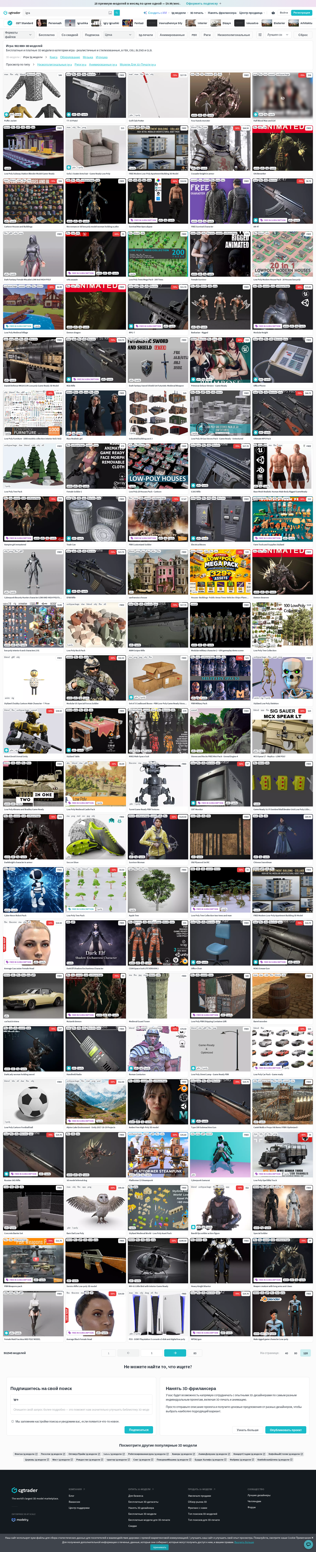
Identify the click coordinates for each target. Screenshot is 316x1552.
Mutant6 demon (74, 1021)
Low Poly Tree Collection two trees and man (211, 915)
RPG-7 (132, 332)
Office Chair (196, 968)
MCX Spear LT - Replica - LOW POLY (269, 756)
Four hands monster (200, 120)
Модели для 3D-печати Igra (138, 64)
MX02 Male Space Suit (139, 756)
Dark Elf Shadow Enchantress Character (85, 968)
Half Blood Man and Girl (264, 120)
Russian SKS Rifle (12, 1180)
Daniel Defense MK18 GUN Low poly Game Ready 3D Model (31, 385)
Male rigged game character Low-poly (270, 1339)
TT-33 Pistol (72, 120)
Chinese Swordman (262, 862)
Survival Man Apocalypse (140, 226)
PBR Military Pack (199, 703)
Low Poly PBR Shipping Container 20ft (209, 1021)
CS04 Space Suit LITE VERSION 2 (144, 968)
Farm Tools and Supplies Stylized (268, 544)
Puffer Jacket (10, 120)
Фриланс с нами (197, 1507)
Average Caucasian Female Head (19, 968)
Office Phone (259, 385)
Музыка (88, 57)
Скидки (132, 1526)
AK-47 (256, 226)
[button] (110, 13)
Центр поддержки (79, 1507)
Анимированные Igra (103, 64)
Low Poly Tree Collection (264, 650)
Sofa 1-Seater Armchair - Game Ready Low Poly (88, 173)
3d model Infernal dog (77, 1180)
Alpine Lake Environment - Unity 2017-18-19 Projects (91, 1127)
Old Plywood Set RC (200, 862)
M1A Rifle (71, 385)
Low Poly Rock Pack (76, 650)
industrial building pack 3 (141, 438)
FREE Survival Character (202, 226)
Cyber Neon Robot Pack (15, 915)
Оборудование (70, 57)
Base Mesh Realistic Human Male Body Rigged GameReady (280, 491)
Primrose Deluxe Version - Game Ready (209, 385)
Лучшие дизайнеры (259, 1495)
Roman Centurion (137, 1074)
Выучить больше (244, 1542)
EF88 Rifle (71, 597)
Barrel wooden (260, 1021)
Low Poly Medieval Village (16, 332)
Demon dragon (74, 332)
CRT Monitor (197, 809)
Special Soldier (260, 1233)
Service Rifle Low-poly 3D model (82, 1286)
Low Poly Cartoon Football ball (18, 1127)
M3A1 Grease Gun (261, 968)
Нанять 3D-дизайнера (141, 1507)
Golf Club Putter (136, 120)
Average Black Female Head (79, 1339)
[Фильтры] (260, 34)
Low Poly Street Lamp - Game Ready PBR (210, 1074)
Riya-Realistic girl (74, 438)
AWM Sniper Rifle (137, 650)
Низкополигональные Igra (54, 64)
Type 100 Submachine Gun (203, 1127)
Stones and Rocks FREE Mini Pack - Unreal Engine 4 (214, 756)
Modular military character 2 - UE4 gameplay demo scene (217, 650)
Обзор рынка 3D (197, 1501)
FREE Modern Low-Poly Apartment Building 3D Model (153, 173)
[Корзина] (273, 13)
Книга (53, 57)
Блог (71, 1495)
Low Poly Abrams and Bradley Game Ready (24, 809)
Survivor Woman (137, 862)
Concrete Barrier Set (13, 1233)
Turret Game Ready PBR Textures (144, 809)
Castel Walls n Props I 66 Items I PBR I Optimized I (275, 1127)
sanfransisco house (138, 597)
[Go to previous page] (128, 1353)
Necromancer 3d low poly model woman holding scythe (93, 226)
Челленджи (254, 1501)
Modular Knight (260, 332)
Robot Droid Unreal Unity (16, 756)
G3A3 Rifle (196, 491)
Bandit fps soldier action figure (205, 1233)
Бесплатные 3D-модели (142, 1513)
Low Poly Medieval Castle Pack (81, 809)
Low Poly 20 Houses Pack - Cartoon (145, 491)
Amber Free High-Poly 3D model (144, 1127)
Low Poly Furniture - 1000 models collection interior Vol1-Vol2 (32, 438)
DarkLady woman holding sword (19, 1074)
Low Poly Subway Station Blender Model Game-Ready (29, 173)
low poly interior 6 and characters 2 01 (21, 650)
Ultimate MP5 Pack (262, 438)
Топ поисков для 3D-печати (204, 1520)
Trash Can (71, 544)
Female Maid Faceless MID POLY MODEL (22, 1339)
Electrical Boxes (198, 544)
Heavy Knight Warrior (201, 1286)
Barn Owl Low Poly (75, 1233)
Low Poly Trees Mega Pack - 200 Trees (146, 279)
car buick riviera (11, 1021)
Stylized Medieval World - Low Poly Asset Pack (150, 1233)
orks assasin (72, 279)
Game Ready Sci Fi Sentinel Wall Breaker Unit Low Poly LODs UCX (283, 809)
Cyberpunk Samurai (200, 1180)
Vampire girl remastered (15, 544)
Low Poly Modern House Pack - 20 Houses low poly (276, 279)
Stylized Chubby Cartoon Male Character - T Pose (27, 703)
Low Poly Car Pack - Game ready (268, 1074)
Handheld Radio (74, 1074)
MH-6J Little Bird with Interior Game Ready (148, 1286)
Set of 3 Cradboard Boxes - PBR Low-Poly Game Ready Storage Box (160, 703)
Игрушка (102, 57)
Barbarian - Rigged (199, 332)
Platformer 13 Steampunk (141, 1180)
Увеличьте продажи (199, 1495)
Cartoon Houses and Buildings (18, 226)
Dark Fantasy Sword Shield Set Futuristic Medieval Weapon (156, 385)
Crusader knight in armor (202, 173)
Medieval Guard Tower (139, 1021)
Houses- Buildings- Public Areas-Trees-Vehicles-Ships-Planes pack (221, 597)
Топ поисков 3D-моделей (202, 1513)
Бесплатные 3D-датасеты (143, 1501)
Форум (252, 1507)
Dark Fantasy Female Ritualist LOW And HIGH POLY (27, 279)
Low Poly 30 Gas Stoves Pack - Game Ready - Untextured (217, 438)
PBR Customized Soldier (140, 544)
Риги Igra (80, 64)
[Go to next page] (175, 1353)
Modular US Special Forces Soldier (83, 703)
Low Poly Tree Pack (13, 491)
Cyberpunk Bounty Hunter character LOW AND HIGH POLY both (33, 597)
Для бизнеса (135, 1495)
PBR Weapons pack (13, 1286)
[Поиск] (117, 13)
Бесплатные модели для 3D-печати (149, 1520)
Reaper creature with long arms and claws (272, 1286)
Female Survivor (198, 279)
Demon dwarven (261, 597)
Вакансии (74, 1501)
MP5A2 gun (196, 1339)
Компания (75, 1489)
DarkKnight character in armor (18, 862)
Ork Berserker (259, 173)
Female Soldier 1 (74, 491)
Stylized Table (73, 756)
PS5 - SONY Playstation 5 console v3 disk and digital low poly (157, 1339)
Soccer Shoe (72, 862)
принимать (159, 1547)
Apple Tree (134, 915)
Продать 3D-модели (200, 1489)
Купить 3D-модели (139, 1489)
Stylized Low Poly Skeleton (266, 703)
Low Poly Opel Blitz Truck (265, 1180)
